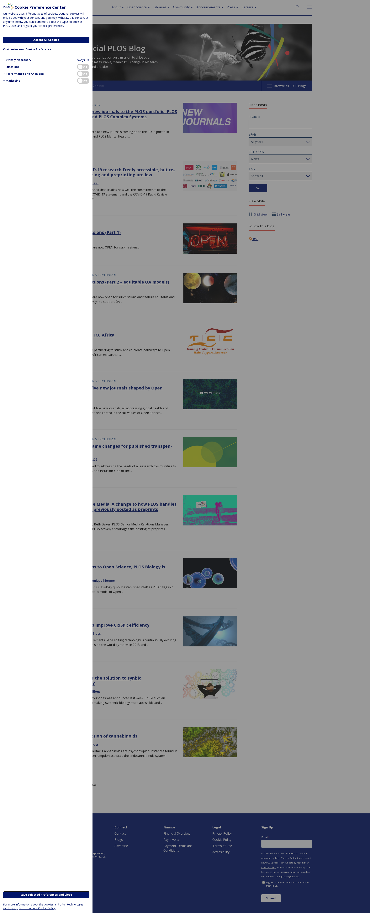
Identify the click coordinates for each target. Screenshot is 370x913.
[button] (17, 60)
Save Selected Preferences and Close (46, 894)
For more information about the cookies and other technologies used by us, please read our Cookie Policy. (43, 906)
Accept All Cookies (46, 40)
